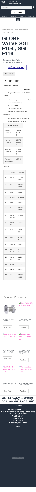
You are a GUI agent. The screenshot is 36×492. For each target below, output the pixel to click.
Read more (7, 327)
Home (4, 29)
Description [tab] (9, 74)
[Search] (33, 7)
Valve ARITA (13, 1)
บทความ (13, 16)
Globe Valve (16, 60)
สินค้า (21, 16)
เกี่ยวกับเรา (31, 16)
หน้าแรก (4, 16)
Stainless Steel (12, 29)
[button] (18, 19)
